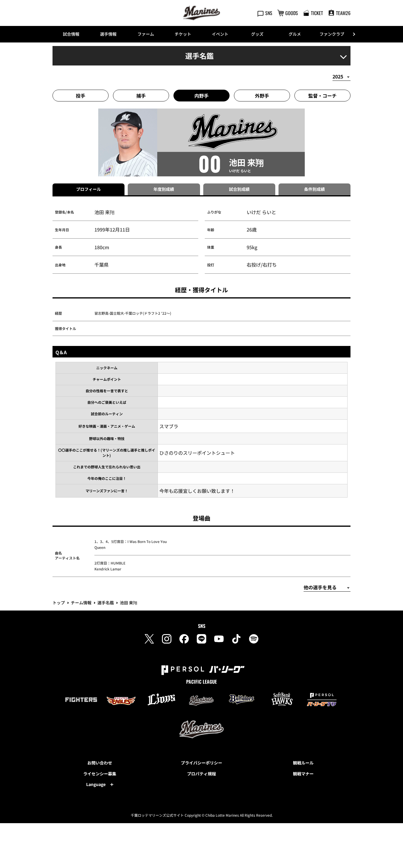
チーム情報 (81, 602)
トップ (59, 602)
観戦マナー (303, 774)
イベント (220, 34)
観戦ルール (303, 763)
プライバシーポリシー (201, 763)
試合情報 (71, 34)
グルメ (295, 34)
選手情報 (108, 34)
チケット (183, 34)
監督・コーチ (322, 95)
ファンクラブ (332, 34)
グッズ (257, 34)
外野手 (262, 95)
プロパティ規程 (201, 774)
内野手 (201, 95)
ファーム (145, 34)
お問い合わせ (99, 763)
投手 (80, 95)
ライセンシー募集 (99, 774)
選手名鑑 (105, 602)
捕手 (141, 95)
